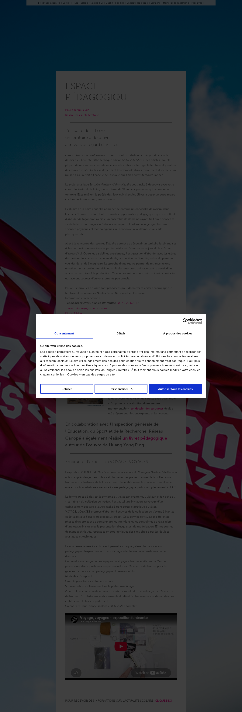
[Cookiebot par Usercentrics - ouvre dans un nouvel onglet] (185, 321)
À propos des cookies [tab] (177, 333)
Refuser (66, 388)
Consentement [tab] (64, 333)
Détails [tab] (121, 333)
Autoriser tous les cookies (175, 388)
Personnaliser (119, 388)
